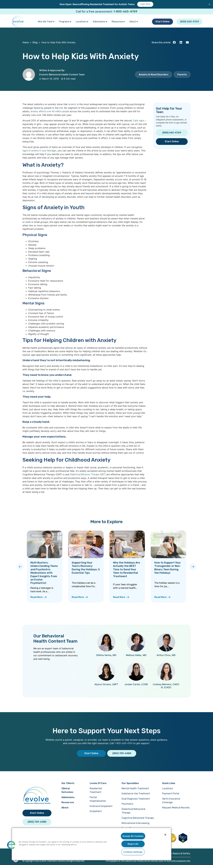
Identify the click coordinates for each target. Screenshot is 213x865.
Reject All (133, 844)
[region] (91, 844)
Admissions (99, 21)
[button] (174, 42)
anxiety (72, 104)
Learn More (145, 4)
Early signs (138, 120)
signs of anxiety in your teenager (39, 150)
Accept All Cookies (133, 836)
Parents (182, 74)
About (132, 21)
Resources (117, 21)
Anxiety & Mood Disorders (153, 74)
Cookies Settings (133, 852)
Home (25, 42)
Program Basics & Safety (176, 853)
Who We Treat (45, 21)
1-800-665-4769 (125, 11)
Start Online (162, 21)
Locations (81, 21)
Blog (35, 42)
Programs (64, 21)
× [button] (209, 4)
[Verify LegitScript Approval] (183, 841)
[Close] (165, 834)
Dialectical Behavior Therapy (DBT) (88, 474)
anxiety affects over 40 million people (49, 111)
